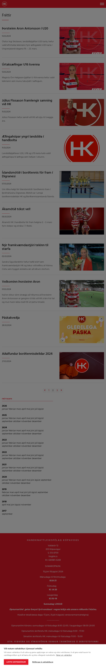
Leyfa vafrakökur (16, 662)
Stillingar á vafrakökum (42, 662)
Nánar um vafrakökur (64, 655)
